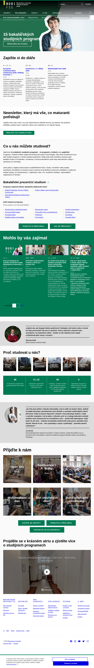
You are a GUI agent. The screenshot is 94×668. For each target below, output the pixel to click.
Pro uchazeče (38, 601)
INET (7, 630)
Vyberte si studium (38, 605)
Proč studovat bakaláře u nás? (14, 17)
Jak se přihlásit (46, 17)
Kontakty (65, 617)
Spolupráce (54, 602)
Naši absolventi (82, 614)
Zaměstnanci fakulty (83, 608)
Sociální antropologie (72, 209)
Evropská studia (10, 215)
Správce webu (7, 643)
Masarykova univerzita (9, 601)
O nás (81, 602)
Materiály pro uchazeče (80, 17)
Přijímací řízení (33, 17)
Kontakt (80, 617)
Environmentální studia (12, 212)
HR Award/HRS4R (83, 611)
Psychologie (39, 217)
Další (22, 305)
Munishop (6, 610)
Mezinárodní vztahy (41, 209)
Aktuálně (23, 602)
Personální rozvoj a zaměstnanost (46, 212)
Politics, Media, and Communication (47, 190)
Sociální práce (70, 212)
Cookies (15, 643)
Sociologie (68, 215)
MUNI (12, 630)
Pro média (21, 605)
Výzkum (66, 602)
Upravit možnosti (11, 664)
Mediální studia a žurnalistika (14, 217)
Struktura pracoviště (83, 605)
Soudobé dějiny (70, 217)
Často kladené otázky (62, 17)
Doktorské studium (38, 616)
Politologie (38, 215)
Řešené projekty (67, 610)
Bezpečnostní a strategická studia (16, 209)
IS (3, 630)
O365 (27, 630)
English (88, 4)
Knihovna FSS (20, 630)
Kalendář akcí (22, 613)
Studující (78, 13)
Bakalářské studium (38, 608)
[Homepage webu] (17, 4)
